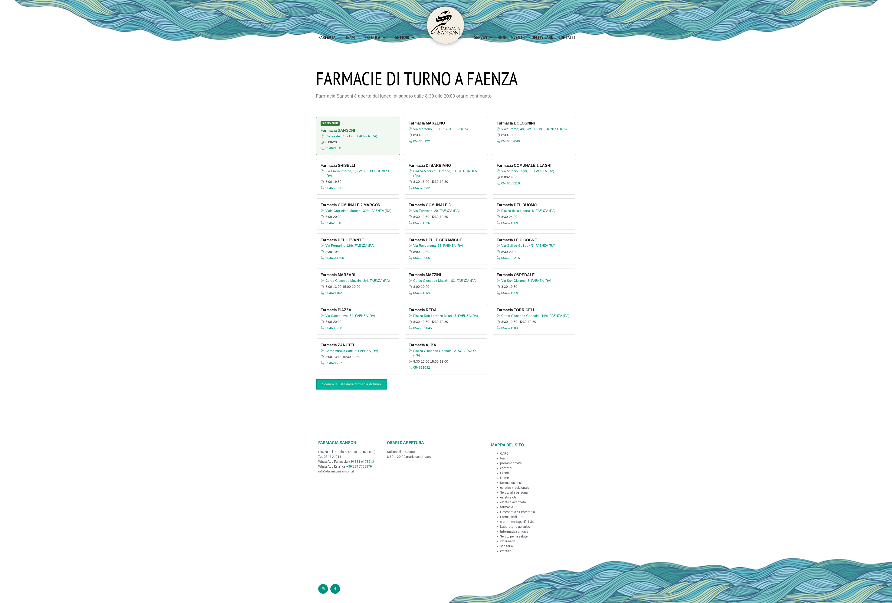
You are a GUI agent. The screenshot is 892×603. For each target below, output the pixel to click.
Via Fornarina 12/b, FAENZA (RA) (350, 245)
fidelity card (541, 37)
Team (350, 37)
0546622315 (510, 258)
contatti (506, 468)
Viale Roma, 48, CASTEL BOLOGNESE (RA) (534, 129)
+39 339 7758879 (359, 466)
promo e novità (511, 463)
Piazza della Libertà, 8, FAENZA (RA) (528, 211)
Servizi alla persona (514, 492)
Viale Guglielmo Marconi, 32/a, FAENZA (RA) (358, 211)
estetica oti (508, 497)
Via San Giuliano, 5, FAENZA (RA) (526, 280)
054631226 (421, 223)
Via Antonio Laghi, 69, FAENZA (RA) (527, 171)
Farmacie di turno (512, 517)
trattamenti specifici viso (517, 522)
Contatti (567, 37)
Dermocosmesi (510, 483)
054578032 (421, 188)
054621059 (509, 293)
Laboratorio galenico (515, 526)
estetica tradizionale (514, 487)
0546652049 (510, 141)
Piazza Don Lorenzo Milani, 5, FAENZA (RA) (445, 316)
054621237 (333, 363)
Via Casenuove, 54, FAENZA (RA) (350, 316)
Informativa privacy (514, 531)
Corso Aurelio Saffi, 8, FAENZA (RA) (351, 351)
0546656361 (334, 188)
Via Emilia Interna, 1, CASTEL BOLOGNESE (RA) (357, 173)
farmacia (506, 507)
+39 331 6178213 (361, 461)
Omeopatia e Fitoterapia (517, 512)
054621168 (421, 293)
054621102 (333, 293)
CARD (504, 453)
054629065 (421, 258)
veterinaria (507, 541)
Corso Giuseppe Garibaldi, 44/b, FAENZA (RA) (535, 316)
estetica (506, 551)
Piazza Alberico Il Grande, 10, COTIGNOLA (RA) (445, 173)
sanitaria (506, 546)
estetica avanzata (513, 502)
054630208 (333, 328)
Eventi (517, 37)
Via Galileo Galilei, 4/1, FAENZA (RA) (528, 245)
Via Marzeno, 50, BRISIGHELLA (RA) (440, 129)
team (504, 458)
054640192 (421, 141)
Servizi (480, 37)
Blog (502, 37)
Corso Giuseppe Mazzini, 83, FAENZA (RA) (445, 280)
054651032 (421, 367)
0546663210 (510, 183)
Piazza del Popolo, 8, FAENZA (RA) (351, 136)
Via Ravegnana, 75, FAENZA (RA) (438, 245)
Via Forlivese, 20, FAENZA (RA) (436, 211)
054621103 (509, 328)
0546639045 (422, 328)
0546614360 (334, 258)
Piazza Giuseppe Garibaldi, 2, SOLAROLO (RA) (444, 353)
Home (504, 478)
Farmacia (327, 37)
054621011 (333, 148)
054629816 (333, 223)
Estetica (372, 37)
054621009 (509, 223)
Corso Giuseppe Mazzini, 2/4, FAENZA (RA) (357, 280)
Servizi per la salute (514, 536)
